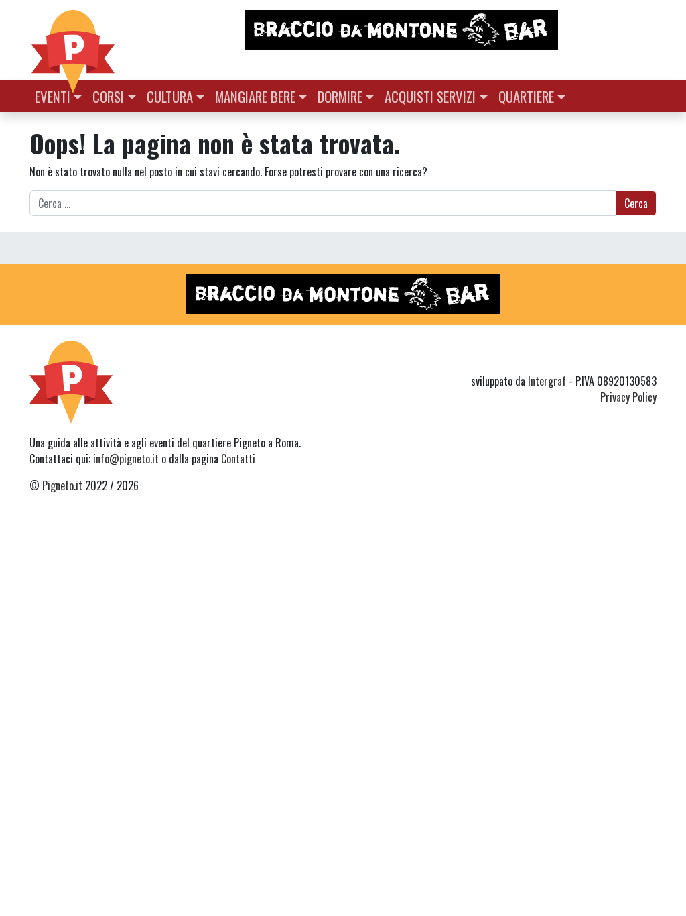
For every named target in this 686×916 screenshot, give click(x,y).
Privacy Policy (628, 397)
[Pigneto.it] (73, 40)
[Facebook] (648, 357)
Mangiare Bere (255, 96)
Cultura (170, 96)
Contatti (238, 459)
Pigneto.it (62, 485)
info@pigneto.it (126, 459)
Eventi (52, 96)
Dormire (340, 96)
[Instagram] (623, 357)
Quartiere (526, 96)
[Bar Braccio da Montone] (450, 30)
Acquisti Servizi (430, 96)
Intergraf (547, 381)
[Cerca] (649, 95)
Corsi (108, 96)
